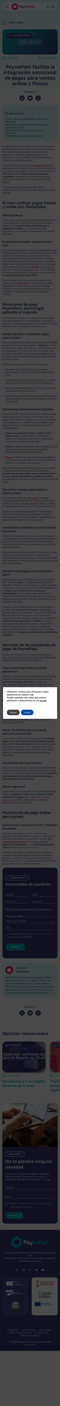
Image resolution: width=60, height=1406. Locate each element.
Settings (13, 712)
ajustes (43, 700)
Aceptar (27, 712)
